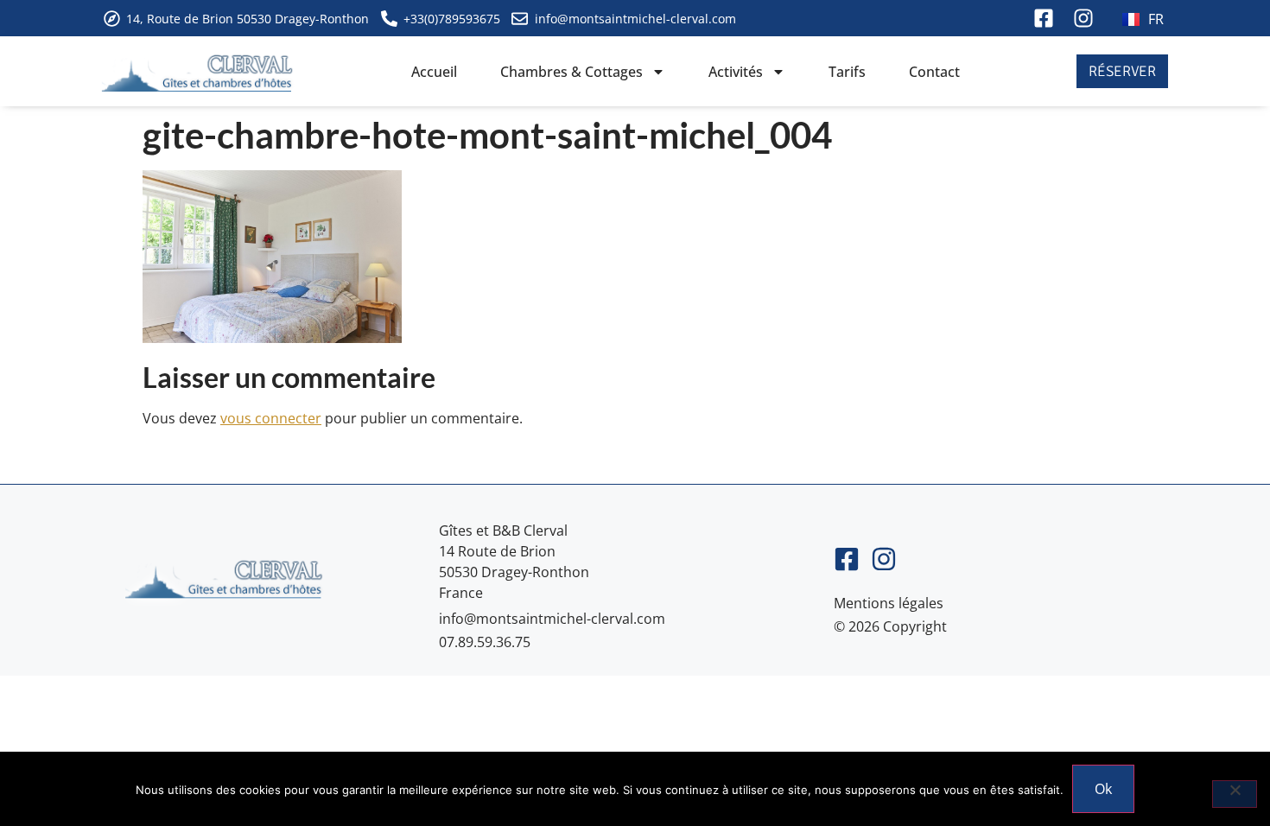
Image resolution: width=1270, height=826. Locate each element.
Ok (1103, 788)
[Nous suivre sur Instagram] (889, 559)
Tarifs (847, 71)
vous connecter (270, 418)
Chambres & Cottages (571, 71)
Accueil (434, 71)
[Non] (1234, 794)
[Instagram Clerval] (1085, 18)
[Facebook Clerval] (1046, 18)
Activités (735, 71)
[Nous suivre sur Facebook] (852, 559)
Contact (934, 71)
